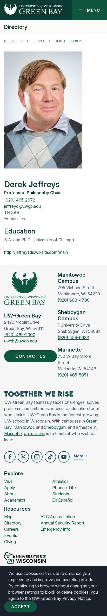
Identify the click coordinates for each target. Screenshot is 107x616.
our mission (34, 433)
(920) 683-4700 (74, 300)
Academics (14, 500)
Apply (9, 487)
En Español (62, 500)
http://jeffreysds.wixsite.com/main (36, 252)
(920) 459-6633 (73, 337)
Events (10, 535)
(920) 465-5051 (73, 375)
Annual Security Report (62, 523)
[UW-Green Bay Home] (31, 10)
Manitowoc (24, 427)
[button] (10, 457)
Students (60, 493)
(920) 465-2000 (19, 334)
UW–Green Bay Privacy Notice (61, 598)
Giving (10, 541)
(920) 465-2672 (19, 200)
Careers (11, 529)
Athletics (60, 481)
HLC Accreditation (58, 516)
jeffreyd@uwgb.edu (22, 206)
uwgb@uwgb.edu (20, 340)
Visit (8, 481)
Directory (15, 27)
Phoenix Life (64, 487)
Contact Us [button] (30, 356)
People (39, 41)
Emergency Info (56, 529)
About (10, 493)
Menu (93, 10)
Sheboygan (55, 427)
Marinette (13, 433)
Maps (9, 516)
